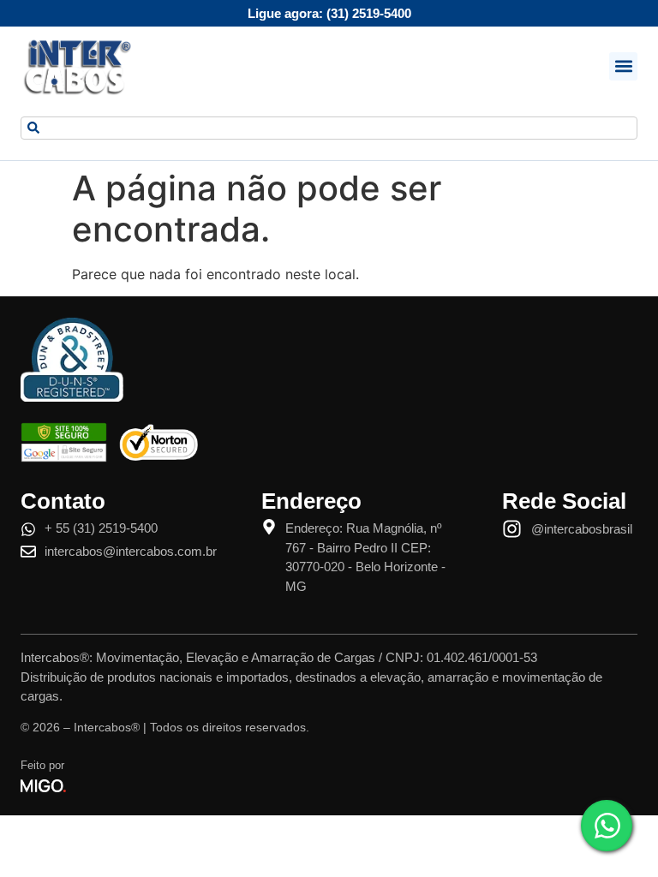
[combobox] (329, 128)
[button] (623, 66)
